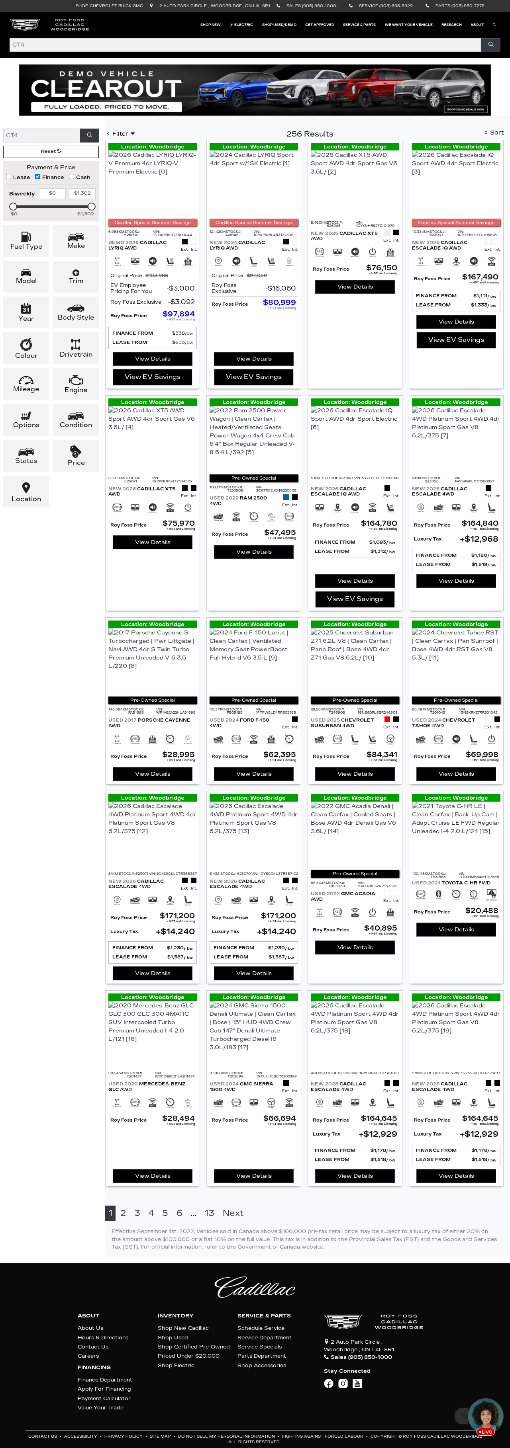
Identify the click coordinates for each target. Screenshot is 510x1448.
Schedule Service (260, 1328)
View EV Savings (152, 377)
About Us (90, 1328)
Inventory (176, 1316)
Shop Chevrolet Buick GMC (109, 6)
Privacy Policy (124, 1436)
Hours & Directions (103, 1338)
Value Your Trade (101, 1408)
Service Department (264, 1338)
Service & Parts (264, 1316)
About (88, 1316)
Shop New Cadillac (183, 1328)
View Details (153, 358)
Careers (88, 1356)
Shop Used (173, 1338)
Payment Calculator (104, 1398)
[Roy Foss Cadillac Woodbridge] (49, 24)
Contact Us (93, 1347)
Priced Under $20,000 (189, 1356)
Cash (83, 177)
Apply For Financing (104, 1389)
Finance (53, 177)
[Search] (490, 45)
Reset (49, 151)
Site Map (161, 1436)
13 (209, 1213)
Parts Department (261, 1356)
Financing (94, 1367)
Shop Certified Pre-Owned (194, 1347)
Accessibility (81, 1436)
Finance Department (105, 1380)
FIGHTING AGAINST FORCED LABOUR (323, 1436)
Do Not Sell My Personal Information (227, 1436)
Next (233, 1213)
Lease (21, 177)
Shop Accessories (261, 1365)
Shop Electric (176, 1365)
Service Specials (259, 1347)
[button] (210, 25)
